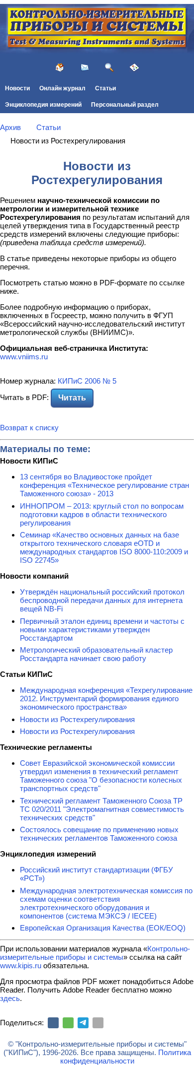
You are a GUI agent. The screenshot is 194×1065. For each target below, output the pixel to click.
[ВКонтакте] (53, 1022)
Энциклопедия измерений (43, 104)
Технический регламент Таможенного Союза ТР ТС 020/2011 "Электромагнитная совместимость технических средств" (102, 809)
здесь (10, 998)
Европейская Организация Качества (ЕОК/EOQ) (103, 928)
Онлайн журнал (62, 88)
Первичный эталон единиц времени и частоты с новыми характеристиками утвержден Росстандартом (102, 629)
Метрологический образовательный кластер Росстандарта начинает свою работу (96, 654)
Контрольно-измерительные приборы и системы (95, 952)
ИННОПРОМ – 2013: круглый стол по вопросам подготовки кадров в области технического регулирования (102, 514)
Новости (17, 88)
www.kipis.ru (20, 965)
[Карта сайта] (134, 67)
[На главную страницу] (60, 67)
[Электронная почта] (98, 1022)
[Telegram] (83, 1022)
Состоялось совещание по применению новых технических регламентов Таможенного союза (99, 833)
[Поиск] (109, 67)
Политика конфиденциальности (125, 1056)
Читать (72, 398)
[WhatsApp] (68, 1022)
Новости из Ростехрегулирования (77, 719)
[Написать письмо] (85, 67)
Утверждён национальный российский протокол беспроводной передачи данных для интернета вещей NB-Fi (102, 600)
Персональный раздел (125, 104)
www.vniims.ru (24, 356)
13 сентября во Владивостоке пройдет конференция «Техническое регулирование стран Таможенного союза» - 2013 (104, 485)
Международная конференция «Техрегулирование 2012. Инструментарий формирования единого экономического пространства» (106, 698)
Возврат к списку (29, 427)
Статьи (105, 88)
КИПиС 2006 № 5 (87, 381)
